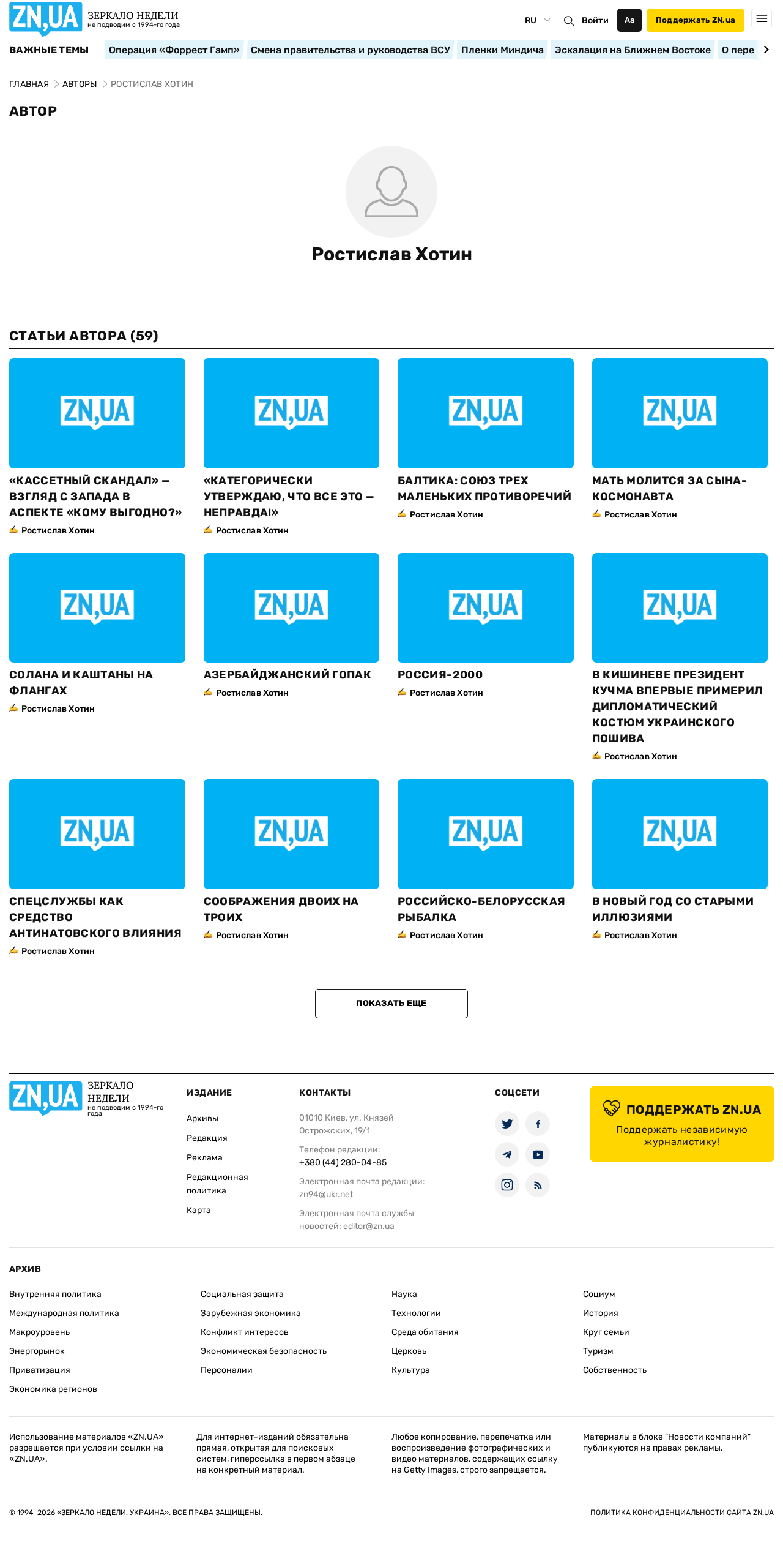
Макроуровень (39, 1332)
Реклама (205, 1157)
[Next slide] (764, 49)
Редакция (207, 1138)
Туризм (598, 1351)
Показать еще (391, 1003)
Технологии (416, 1313)
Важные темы (49, 50)
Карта (199, 1210)
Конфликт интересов (245, 1332)
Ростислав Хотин (391, 254)
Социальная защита (242, 1294)
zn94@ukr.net (326, 1194)
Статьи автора (83, 336)
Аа (630, 19)
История (600, 1313)
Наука (404, 1294)
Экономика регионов (53, 1389)
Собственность (615, 1370)
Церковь (409, 1351)
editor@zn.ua (369, 1226)
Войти (595, 20)
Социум (599, 1294)
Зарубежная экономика (251, 1313)
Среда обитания (425, 1332)
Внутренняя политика (55, 1294)
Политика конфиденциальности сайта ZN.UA (682, 1512)
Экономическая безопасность (264, 1351)
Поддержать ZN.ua (695, 19)
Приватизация (39, 1370)
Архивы (202, 1118)
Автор (33, 111)
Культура (411, 1370)
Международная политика (64, 1313)
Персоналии (227, 1370)
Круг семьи (606, 1332)
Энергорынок (37, 1351)
